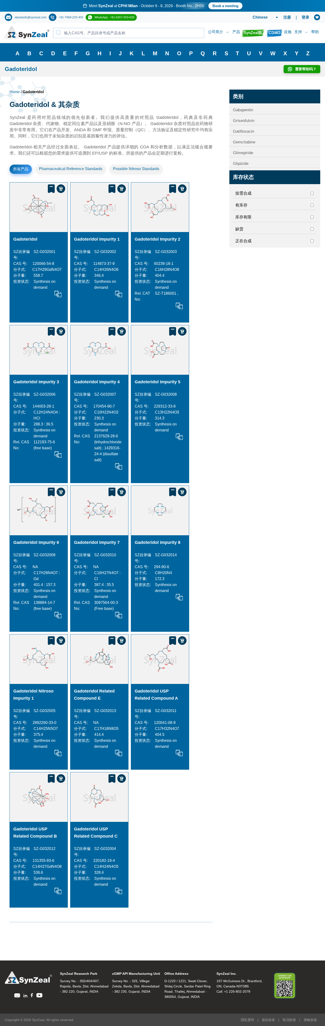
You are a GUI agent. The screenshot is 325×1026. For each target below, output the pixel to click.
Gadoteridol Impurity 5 (157, 381)
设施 (287, 32)
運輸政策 (310, 1020)
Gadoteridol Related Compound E (94, 695)
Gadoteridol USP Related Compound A (156, 695)
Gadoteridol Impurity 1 (97, 239)
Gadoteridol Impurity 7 (97, 542)
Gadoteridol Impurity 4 (97, 381)
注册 (287, 17)
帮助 (315, 32)
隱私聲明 (247, 1020)
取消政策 (289, 1020)
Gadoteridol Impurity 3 (36, 381)
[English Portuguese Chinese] (260, 17)
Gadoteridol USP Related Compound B (35, 833)
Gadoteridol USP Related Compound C (96, 833)
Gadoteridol (25, 239)
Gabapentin (243, 110)
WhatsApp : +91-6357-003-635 (114, 17)
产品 (236, 32)
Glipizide (240, 163)
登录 (305, 17)
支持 (298, 32)
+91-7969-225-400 (71, 17)
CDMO (274, 33)
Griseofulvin (243, 120)
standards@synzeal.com (30, 17)
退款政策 (268, 1020)
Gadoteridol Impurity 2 (157, 239)
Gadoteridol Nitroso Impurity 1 (33, 695)
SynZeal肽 (253, 33)
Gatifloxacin (243, 131)
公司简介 (215, 32)
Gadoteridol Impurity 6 (36, 542)
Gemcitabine (244, 142)
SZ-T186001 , (166, 293)
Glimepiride (243, 153)
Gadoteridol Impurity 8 (157, 542)
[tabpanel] (162, 5)
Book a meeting (225, 6)
